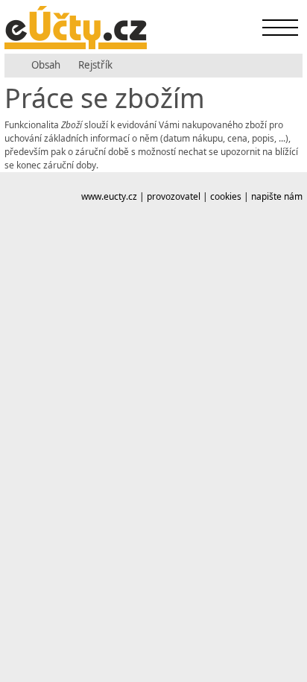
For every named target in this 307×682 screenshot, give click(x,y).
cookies (225, 196)
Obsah (45, 65)
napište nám (277, 196)
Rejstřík (95, 65)
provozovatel (173, 196)
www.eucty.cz (109, 196)
